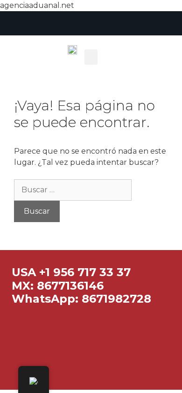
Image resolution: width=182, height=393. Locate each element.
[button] (91, 57)
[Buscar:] (73, 189)
